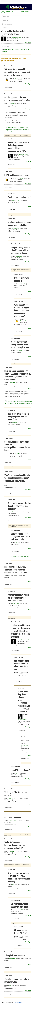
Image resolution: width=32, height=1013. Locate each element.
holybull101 (12, 798)
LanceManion (15, 200)
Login (22, 11)
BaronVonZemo (19, 78)
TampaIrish (15, 512)
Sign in (5, 27)
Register (27, 11)
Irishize (17, 773)
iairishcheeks (15, 228)
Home (2, 11)
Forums (8, 11)
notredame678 (19, 350)
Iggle (10, 985)
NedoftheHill (19, 256)
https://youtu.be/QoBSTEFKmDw (19, 556)
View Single (28, 42)
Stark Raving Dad (13, 820)
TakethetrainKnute (16, 37)
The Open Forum (7, 12)
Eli (16, 542)
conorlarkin (12, 103)
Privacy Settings (17, 1002)
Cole (10, 484)
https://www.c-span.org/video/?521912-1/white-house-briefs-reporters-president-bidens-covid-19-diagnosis (17, 129)
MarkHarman (15, 422)
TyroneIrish (12, 382)
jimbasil (17, 453)
